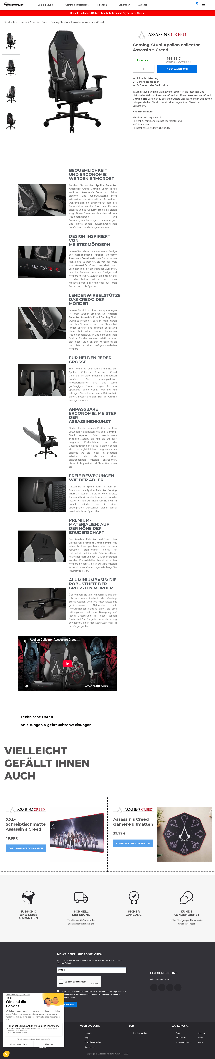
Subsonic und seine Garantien (28, 915)
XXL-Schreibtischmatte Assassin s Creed (26, 824)
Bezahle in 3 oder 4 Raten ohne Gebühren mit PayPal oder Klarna (107, 13)
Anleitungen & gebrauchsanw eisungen (56, 725)
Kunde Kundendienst (186, 913)
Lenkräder (124, 4)
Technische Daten (36, 717)
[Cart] (196, 5)
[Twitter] (169, 987)
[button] (24, 81)
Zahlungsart (181, 1025)
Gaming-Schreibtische (77, 4)
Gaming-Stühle (45, 4)
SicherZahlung (134, 913)
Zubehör (142, 4)
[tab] (67, 717)
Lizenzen (102, 4)
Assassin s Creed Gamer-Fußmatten (133, 822)
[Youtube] (161, 987)
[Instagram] (178, 987)
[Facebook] (153, 987)
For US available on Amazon (26, 848)
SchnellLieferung (81, 913)
